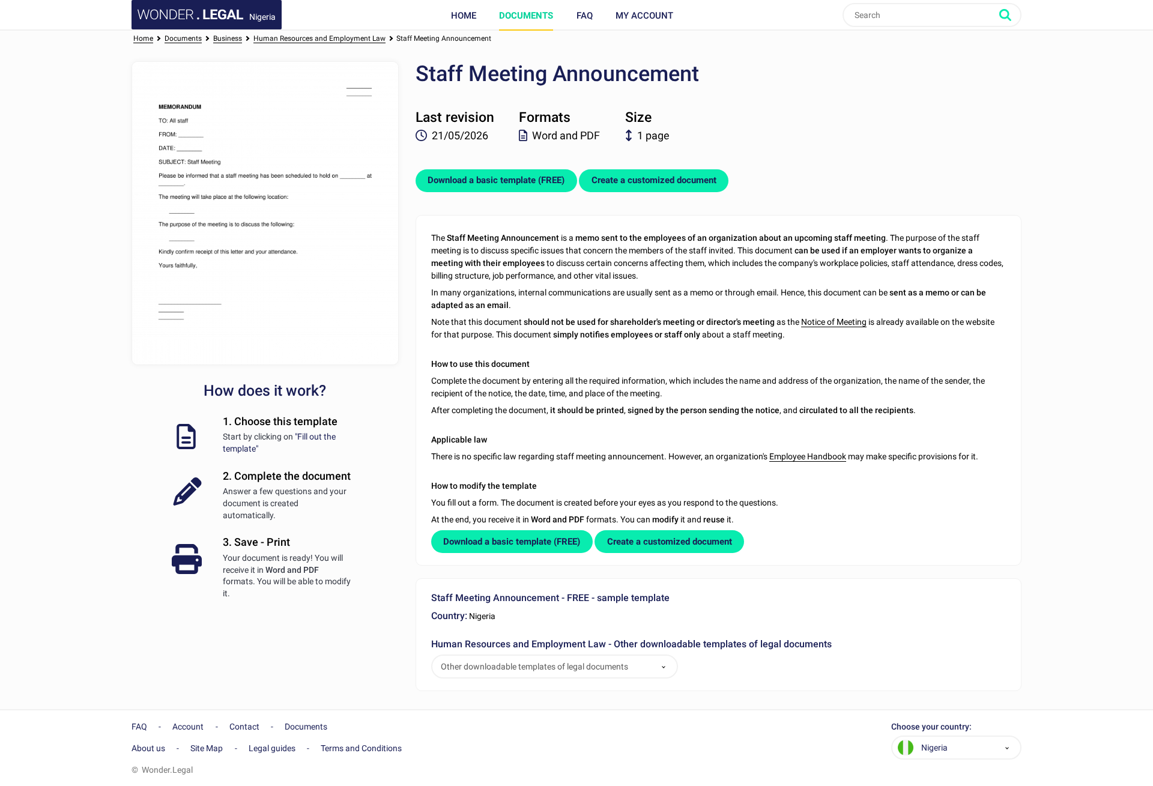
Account (188, 726)
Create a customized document (654, 180)
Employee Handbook (807, 456)
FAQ (584, 15)
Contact (244, 726)
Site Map (206, 748)
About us (148, 748)
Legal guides (272, 748)
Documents (526, 15)
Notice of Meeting (834, 322)
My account (644, 15)
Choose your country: (931, 726)
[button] (663, 667)
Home (463, 15)
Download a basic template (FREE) (496, 180)
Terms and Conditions (361, 748)
